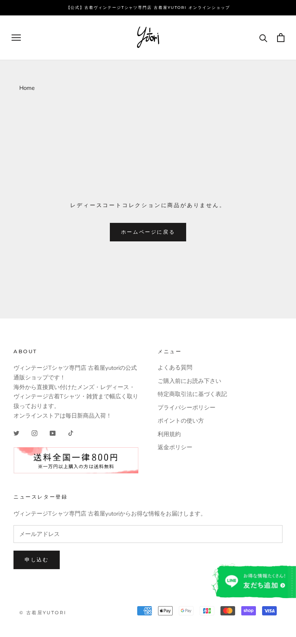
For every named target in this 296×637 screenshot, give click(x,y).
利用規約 (169, 434)
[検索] (263, 38)
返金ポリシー (175, 447)
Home (27, 88)
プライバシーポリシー (186, 407)
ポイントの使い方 (181, 421)
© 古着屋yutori (42, 612)
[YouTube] (53, 433)
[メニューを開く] (16, 37)
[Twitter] (16, 433)
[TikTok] (71, 433)
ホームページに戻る (148, 232)
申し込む (37, 559)
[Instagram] (34, 433)
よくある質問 (175, 367)
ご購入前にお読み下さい (189, 381)
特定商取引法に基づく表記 (192, 394)
